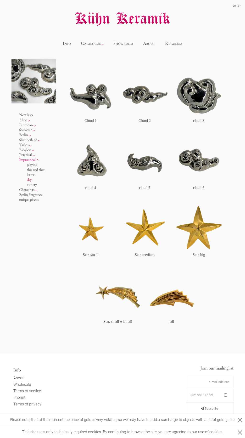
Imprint (19, 397)
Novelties (26, 114)
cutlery (32, 184)
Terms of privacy (27, 404)
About (149, 43)
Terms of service (27, 391)
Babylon (25, 149)
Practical (25, 154)
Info (67, 43)
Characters (26, 189)
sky (29, 179)
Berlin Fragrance (30, 194)
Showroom (123, 43)
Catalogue (91, 43)
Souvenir (25, 129)
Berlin (23, 134)
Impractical (27, 159)
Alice (23, 119)
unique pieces (29, 199)
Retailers (173, 43)
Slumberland (28, 139)
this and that (36, 169)
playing (32, 164)
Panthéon (26, 124)
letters (31, 174)
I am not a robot (201, 395)
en (239, 5)
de (234, 5)
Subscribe (211, 408)
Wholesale (22, 384)
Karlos (23, 144)
